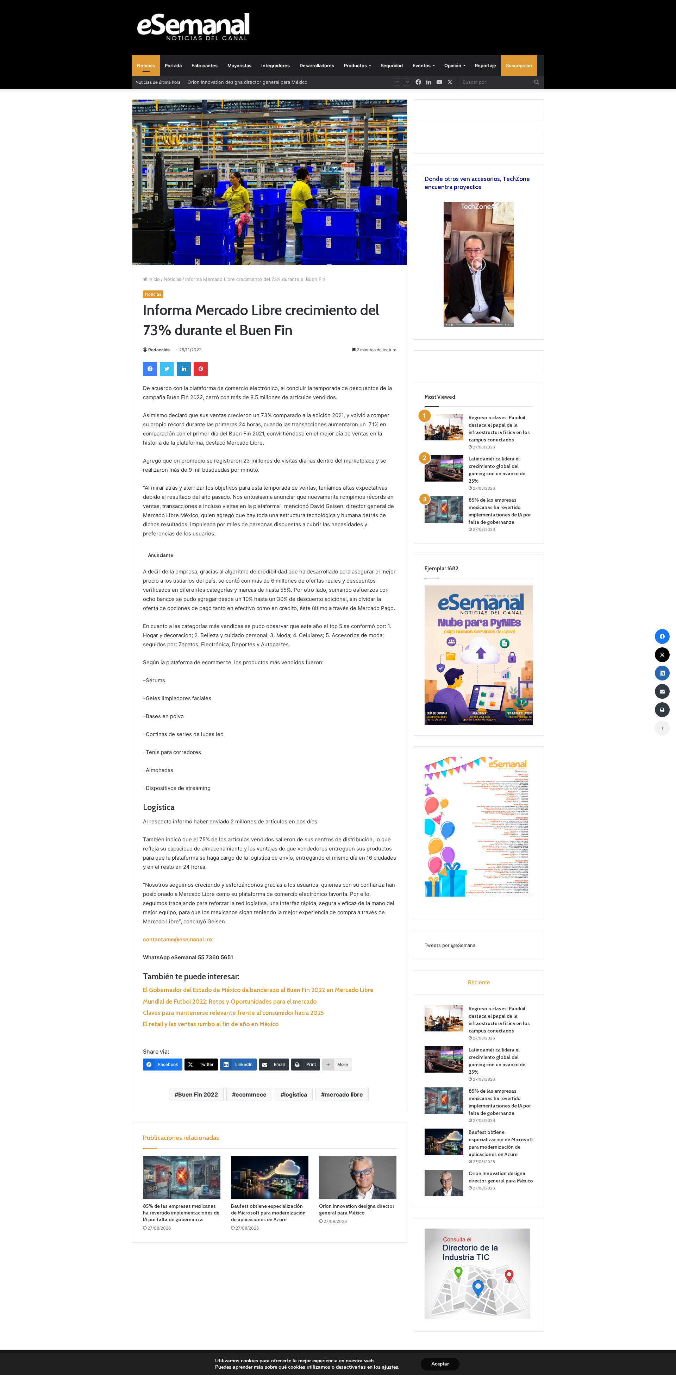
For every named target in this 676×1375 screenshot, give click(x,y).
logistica (295, 1094)
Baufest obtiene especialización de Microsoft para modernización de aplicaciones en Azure (268, 1213)
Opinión (452, 65)
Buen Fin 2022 (198, 1094)
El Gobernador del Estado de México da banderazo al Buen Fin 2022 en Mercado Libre (258, 989)
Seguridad (392, 65)
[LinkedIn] (184, 369)
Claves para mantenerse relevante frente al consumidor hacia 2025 (233, 1012)
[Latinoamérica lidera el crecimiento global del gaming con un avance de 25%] (444, 468)
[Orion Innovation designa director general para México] (357, 1177)
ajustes (390, 1367)
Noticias (146, 65)
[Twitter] (167, 369)
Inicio (153, 279)
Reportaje (485, 65)
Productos (355, 65)
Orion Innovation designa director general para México (356, 1209)
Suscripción (519, 65)
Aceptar (440, 1364)
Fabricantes (205, 65)
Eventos (422, 65)
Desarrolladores (317, 65)
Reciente (479, 982)
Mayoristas (239, 65)
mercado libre (344, 1094)
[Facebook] (150, 369)
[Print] (662, 709)
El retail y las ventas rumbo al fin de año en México (210, 1024)
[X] (450, 82)
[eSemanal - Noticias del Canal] (197, 27)
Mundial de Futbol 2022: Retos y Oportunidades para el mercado (230, 1001)
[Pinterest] (201, 369)
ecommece (251, 1094)
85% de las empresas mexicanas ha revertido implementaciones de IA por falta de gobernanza (181, 1213)
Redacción (159, 349)
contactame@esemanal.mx (178, 939)
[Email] (662, 691)
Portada (173, 65)
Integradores (275, 65)
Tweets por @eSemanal (450, 945)
